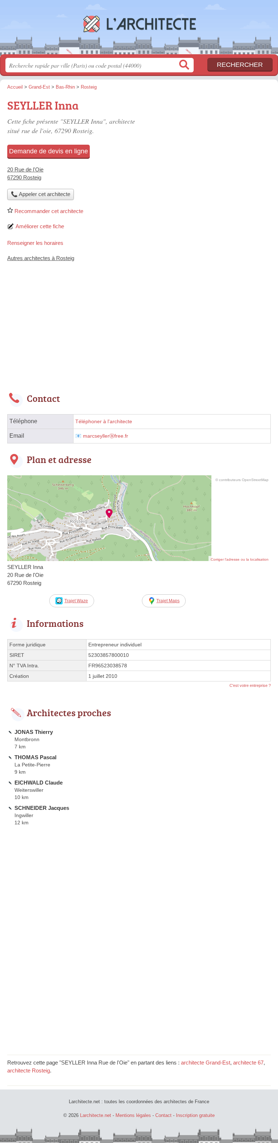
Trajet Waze (76, 600)
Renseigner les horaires (35, 243)
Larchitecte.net (139, 29)
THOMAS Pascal (35, 757)
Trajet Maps (168, 600)
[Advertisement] (139, 331)
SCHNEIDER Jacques (41, 808)
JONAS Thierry (33, 732)
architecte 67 (248, 1062)
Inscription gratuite (195, 1115)
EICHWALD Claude (38, 782)
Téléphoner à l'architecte (103, 421)
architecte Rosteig (28, 1070)
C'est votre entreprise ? (250, 685)
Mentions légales (133, 1115)
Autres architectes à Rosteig (40, 258)
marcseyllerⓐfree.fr (105, 436)
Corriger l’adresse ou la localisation (240, 559)
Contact (163, 1115)
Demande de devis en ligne (48, 151)
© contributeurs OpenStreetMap (242, 480)
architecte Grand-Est (205, 1062)
